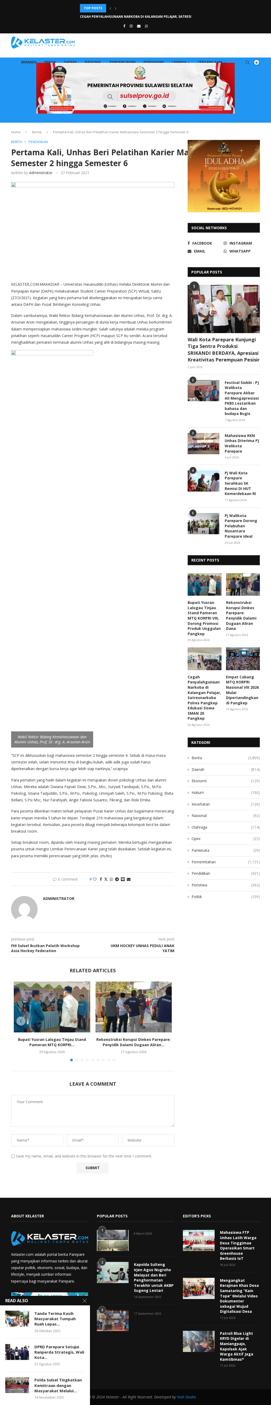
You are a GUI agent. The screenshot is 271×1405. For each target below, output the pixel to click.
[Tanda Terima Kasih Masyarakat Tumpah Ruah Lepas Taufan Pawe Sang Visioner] (17, 1319)
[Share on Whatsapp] (111, 879)
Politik (226, 896)
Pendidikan (153, 62)
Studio (190, 1396)
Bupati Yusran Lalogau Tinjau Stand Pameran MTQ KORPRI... (52, 1042)
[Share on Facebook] (101, 879)
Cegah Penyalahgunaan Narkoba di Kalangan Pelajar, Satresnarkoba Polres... (151, 8)
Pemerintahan (123, 62)
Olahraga (226, 827)
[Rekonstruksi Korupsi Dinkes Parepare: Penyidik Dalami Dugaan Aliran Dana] (134, 1007)
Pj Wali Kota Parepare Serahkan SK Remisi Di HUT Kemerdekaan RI (240, 483)
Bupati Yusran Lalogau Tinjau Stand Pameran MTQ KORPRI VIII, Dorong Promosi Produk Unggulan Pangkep (204, 618)
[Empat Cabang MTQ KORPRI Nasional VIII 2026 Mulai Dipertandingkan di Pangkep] (243, 658)
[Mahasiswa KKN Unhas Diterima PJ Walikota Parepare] (203, 443)
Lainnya (179, 62)
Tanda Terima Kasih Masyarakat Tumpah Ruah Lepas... (55, 1319)
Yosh (180, 1396)
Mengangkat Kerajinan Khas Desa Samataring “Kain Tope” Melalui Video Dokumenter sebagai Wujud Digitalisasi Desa (239, 1296)
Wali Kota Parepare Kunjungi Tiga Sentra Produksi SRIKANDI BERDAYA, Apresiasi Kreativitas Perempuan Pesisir (224, 349)
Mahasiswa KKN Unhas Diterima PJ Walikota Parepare (242, 443)
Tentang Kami (210, 62)
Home (16, 132)
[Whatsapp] (146, 26)
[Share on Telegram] (117, 879)
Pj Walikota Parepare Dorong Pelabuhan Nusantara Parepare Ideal (241, 526)
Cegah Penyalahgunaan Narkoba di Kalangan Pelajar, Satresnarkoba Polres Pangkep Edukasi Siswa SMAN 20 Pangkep (204, 697)
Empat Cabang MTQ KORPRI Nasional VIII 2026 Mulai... (126, 16)
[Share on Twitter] (106, 879)
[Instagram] (131, 26)
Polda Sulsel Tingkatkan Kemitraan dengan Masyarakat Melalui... (58, 1385)
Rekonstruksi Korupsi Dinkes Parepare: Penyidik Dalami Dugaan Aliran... (133, 1042)
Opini (226, 838)
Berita (50, 62)
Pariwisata (226, 850)
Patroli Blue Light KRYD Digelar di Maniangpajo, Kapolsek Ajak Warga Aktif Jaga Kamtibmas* (236, 1346)
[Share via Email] (128, 879)
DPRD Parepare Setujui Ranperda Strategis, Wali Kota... (59, 1352)
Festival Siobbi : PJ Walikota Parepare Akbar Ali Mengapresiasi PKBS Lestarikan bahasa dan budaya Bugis (242, 398)
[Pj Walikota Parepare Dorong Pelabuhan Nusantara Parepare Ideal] (203, 523)
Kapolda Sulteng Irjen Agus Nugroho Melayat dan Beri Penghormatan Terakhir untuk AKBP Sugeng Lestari (154, 1277)
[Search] (247, 62)
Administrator (40, 172)
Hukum (226, 792)
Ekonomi (226, 780)
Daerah (70, 62)
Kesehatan (226, 804)
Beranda (29, 62)
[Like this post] (95, 879)
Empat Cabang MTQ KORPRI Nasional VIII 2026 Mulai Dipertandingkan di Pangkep (242, 689)
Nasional (93, 62)
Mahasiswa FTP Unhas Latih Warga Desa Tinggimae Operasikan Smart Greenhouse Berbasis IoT (238, 1245)
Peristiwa (226, 884)
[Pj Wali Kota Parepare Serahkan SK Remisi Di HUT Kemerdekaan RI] (203, 481)
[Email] (139, 26)
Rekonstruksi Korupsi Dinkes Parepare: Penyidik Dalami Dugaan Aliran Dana (241, 615)
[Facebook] (124, 26)
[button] (110, 8)
